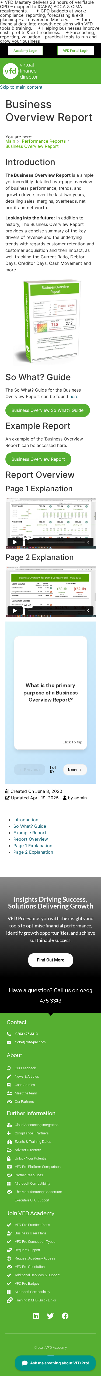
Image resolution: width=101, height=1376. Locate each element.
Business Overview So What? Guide (47, 410)
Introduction (25, 819)
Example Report (29, 832)
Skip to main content (21, 87)
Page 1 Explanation (32, 845)
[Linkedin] (36, 1316)
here (73, 396)
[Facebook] (65, 1316)
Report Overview (30, 839)
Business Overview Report (38, 459)
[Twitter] (50, 1316)
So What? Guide (29, 826)
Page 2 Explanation (33, 852)
